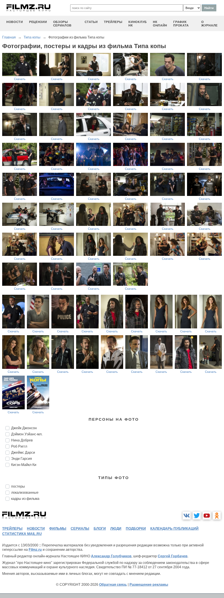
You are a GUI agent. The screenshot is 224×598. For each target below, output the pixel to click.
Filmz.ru (35, 549)
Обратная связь (113, 584)
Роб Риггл (19, 446)
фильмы (57, 528)
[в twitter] (197, 516)
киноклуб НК (137, 23)
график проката (181, 23)
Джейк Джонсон (24, 428)
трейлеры (113, 22)
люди (115, 528)
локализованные (24, 492)
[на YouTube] (207, 516)
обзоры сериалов (62, 23)
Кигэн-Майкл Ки (23, 465)
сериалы (80, 528)
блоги (100, 528)
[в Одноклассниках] (217, 516)
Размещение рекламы (149, 584)
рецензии (38, 22)
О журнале (209, 23)
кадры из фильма (25, 498)
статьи (91, 22)
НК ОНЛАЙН (160, 23)
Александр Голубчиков (111, 556)
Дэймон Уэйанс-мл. (26, 434)
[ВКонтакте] (187, 516)
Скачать (19, 79)
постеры (18, 486)
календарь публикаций (174, 528)
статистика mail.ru (22, 534)
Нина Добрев (22, 440)
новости (14, 22)
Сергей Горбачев (172, 556)
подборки (136, 528)
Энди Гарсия (21, 458)
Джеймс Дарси (23, 452)
